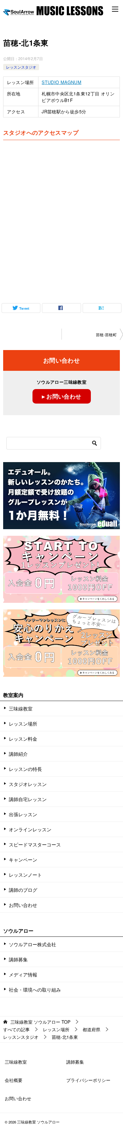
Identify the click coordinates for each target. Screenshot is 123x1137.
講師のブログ (23, 889)
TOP (40, 1022)
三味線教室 (20, 708)
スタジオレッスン (28, 784)
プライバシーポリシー (88, 1080)
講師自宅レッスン (28, 799)
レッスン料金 (23, 738)
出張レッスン (23, 814)
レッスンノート (25, 874)
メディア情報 (23, 974)
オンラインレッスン (30, 829)
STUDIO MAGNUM (61, 82)
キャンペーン (23, 859)
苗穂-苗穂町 (106, 334)
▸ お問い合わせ (61, 396)
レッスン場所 (23, 723)
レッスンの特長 (25, 769)
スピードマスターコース (35, 844)
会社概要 (13, 1080)
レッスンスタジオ (21, 67)
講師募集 (18, 959)
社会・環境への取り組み (35, 989)
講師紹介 (18, 753)
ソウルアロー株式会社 (32, 944)
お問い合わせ (23, 905)
